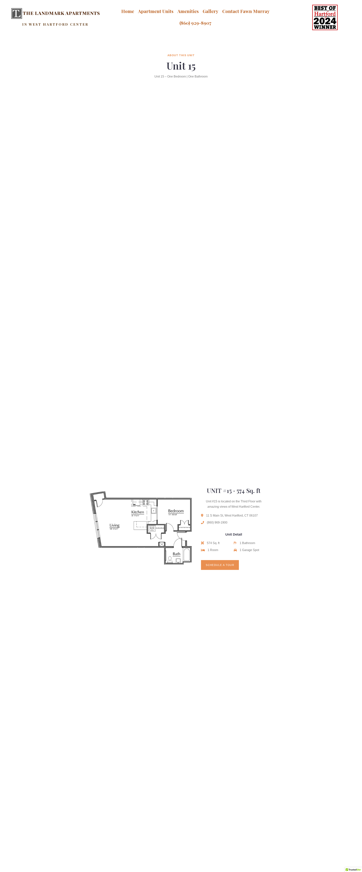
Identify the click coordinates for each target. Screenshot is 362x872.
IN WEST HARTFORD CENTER (55, 24)
